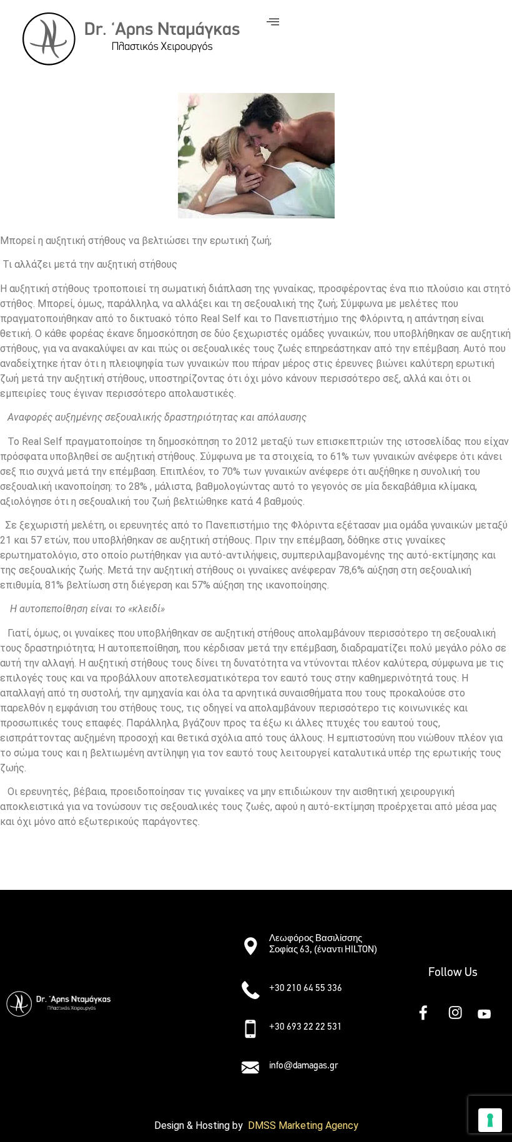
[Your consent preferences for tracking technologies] (490, 1120)
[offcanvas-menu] (272, 22)
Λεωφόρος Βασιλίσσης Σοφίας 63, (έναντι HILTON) (323, 943)
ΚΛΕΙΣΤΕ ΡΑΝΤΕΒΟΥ (56, 867)
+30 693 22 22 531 (305, 1026)
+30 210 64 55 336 (305, 988)
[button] (176, 940)
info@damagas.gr (303, 1065)
